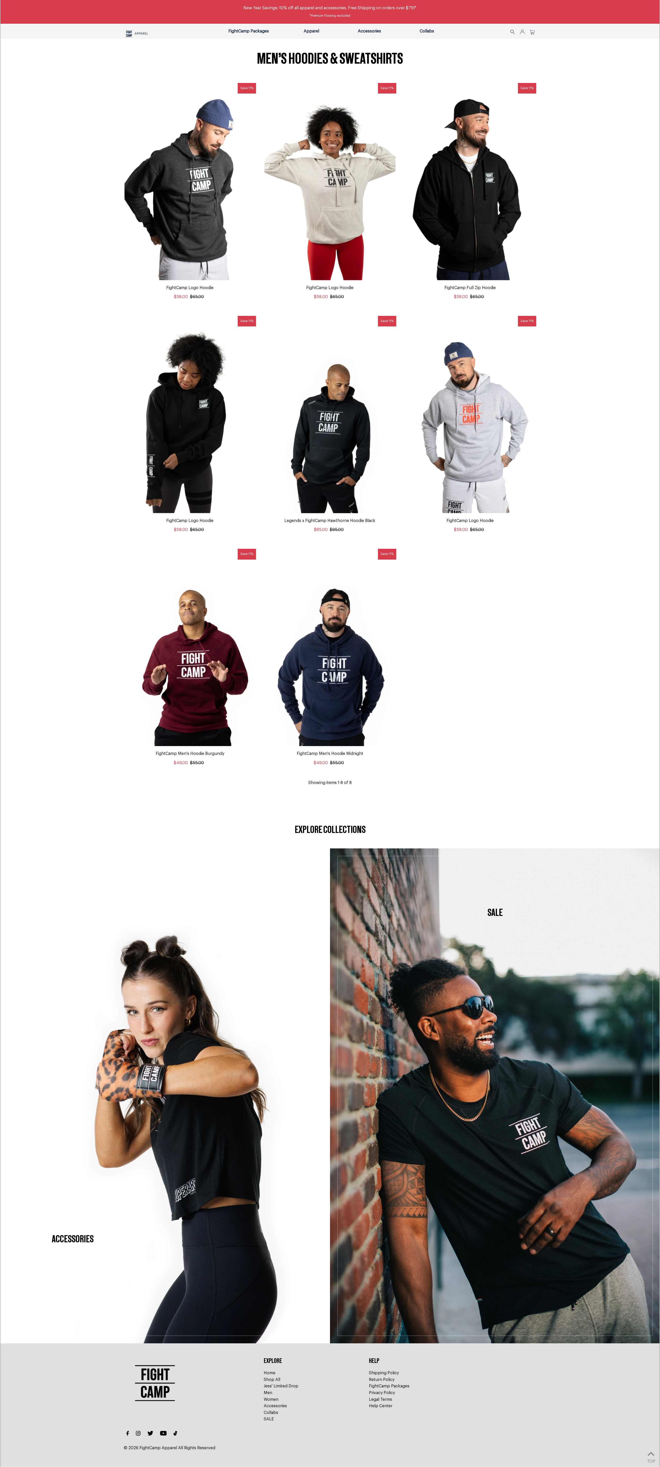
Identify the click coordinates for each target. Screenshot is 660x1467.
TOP (651, 1460)
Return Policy (381, 1380)
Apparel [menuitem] (311, 31)
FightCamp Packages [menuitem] (248, 31)
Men (268, 1393)
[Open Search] (512, 31)
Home (269, 1373)
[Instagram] (138, 1433)
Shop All (272, 1380)
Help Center (380, 1406)
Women (271, 1399)
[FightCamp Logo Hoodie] (189, 181)
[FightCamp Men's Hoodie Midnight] (329, 647)
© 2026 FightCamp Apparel (150, 1448)
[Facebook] (127, 1433)
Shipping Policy (384, 1373)
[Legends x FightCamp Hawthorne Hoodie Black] (329, 414)
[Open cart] (532, 31)
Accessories (369, 31)
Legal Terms (380, 1399)
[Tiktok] (175, 1433)
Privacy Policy (382, 1393)
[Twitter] (150, 1433)
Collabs (427, 31)
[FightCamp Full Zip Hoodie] (470, 181)
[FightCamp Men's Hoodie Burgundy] (189, 647)
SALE (269, 1419)
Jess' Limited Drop (281, 1386)
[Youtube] (163, 1433)
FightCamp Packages (389, 1386)
